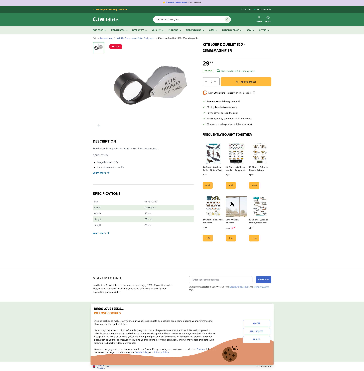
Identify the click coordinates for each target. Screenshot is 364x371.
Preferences (256, 331)
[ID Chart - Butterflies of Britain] (213, 206)
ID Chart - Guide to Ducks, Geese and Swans (258, 221)
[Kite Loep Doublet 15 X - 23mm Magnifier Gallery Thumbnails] (98, 85)
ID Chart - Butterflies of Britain (213, 221)
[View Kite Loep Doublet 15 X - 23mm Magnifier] (98, 47)
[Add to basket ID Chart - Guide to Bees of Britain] (254, 185)
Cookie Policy (142, 352)
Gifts (211, 30)
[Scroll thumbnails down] (98, 125)
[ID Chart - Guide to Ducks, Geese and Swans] (259, 206)
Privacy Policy (161, 352)
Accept (256, 323)
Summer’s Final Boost (176, 2)
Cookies (201, 349)
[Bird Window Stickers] (236, 206)
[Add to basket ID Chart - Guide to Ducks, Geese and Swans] (254, 238)
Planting (173, 30)
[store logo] (105, 19)
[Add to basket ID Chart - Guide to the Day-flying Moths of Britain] (231, 185)
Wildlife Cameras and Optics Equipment (135, 38)
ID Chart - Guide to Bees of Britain (258, 168)
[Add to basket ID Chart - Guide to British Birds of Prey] (208, 185)
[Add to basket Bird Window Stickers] (231, 238)
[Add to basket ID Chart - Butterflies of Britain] (208, 238)
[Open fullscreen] (150, 85)
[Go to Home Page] (94, 38)
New (249, 30)
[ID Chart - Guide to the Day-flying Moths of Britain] (236, 153)
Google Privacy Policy (239, 287)
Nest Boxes (138, 30)
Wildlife (156, 30)
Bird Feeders (117, 30)
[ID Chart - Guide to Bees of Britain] (259, 153)
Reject (256, 339)
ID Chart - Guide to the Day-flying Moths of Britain (236, 168)
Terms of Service (261, 287)
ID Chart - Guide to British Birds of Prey (212, 168)
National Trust (230, 30)
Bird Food (98, 30)
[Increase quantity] (217, 81)
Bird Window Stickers (232, 221)
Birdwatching (193, 30)
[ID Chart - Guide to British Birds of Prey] (213, 153)
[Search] (227, 19)
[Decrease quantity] (205, 81)
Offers (262, 30)
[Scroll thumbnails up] (98, 45)
